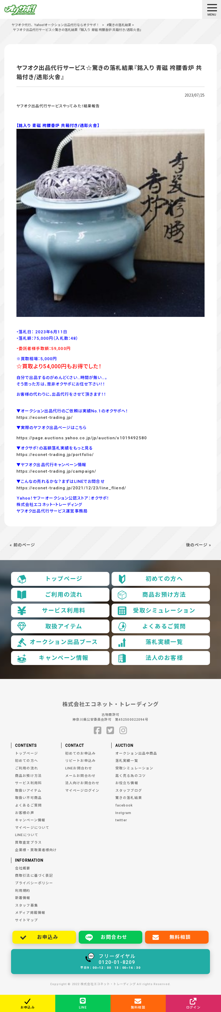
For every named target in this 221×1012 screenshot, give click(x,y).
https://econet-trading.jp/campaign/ (56, 471)
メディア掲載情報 (30, 913)
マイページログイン (82, 790)
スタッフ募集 (26, 905)
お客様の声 (24, 813)
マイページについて (32, 828)
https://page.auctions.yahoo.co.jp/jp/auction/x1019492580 (81, 438)
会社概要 (22, 868)
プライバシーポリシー (34, 883)
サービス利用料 (64, 610)
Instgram (123, 813)
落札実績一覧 (164, 642)
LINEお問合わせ (78, 768)
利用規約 (22, 891)
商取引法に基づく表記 (34, 875)
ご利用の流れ (63, 594)
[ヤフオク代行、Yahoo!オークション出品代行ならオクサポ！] (27, 10)
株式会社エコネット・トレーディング (110, 704)
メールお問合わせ (80, 776)
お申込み (47, 937)
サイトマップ (26, 920)
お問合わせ (114, 937)
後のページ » (198, 545)
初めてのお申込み (80, 753)
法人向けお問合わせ (82, 783)
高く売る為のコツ (130, 776)
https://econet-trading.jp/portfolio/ (55, 454)
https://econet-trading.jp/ (44, 417)
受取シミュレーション (164, 610)
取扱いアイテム (28, 790)
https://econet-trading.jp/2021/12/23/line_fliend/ (71, 488)
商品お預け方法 (164, 594)
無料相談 (180, 937)
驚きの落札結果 (128, 798)
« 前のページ (22, 545)
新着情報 (22, 898)
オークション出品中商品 (136, 753)
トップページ (63, 578)
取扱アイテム (63, 626)
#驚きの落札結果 (119, 25)
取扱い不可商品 (28, 798)
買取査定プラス (28, 842)
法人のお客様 (164, 657)
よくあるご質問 (164, 626)
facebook (124, 805)
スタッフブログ (128, 790)
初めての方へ (164, 578)
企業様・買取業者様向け (36, 850)
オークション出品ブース (64, 642)
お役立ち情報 (126, 783)
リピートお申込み (80, 761)
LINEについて (26, 835)
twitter (121, 820)
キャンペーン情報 (63, 657)
